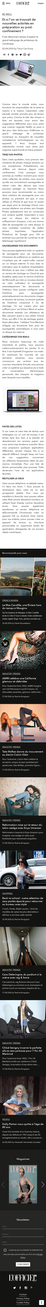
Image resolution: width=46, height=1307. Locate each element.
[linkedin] (17, 55)
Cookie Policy (22, 1302)
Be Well (7, 14)
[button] (43, 1184)
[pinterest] (12, 55)
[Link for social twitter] (14, 1288)
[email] (4, 55)
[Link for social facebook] (20, 1288)
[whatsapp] (25, 55)
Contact (23, 1294)
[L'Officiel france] (23, 3)
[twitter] (21, 55)
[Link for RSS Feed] (31, 1288)
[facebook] (8, 55)
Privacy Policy (22, 1298)
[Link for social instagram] (26, 1288)
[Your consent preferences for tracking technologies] (41, 1302)
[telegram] (29, 55)
